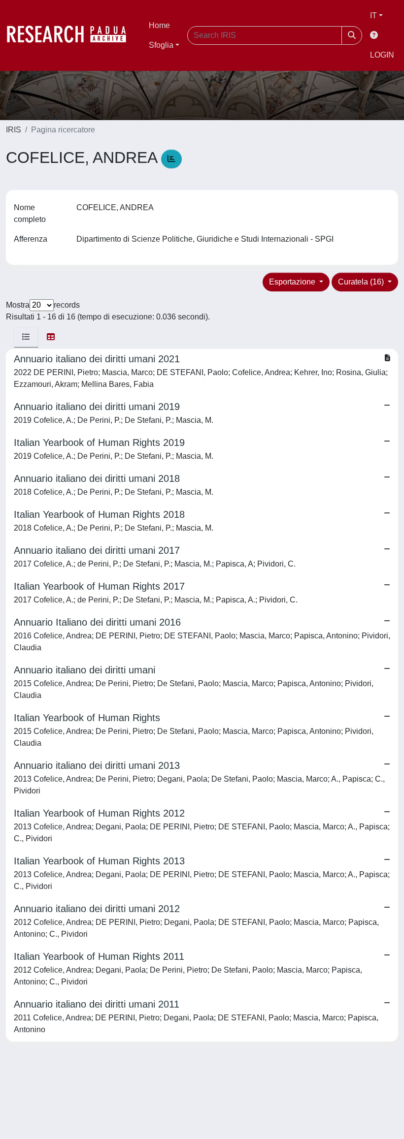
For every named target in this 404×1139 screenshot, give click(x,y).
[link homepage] (71, 35)
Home (159, 25)
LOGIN (382, 55)
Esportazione (293, 282)
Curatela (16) (362, 282)
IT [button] (373, 15)
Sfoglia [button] (161, 45)
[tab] (26, 337)
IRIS (13, 130)
